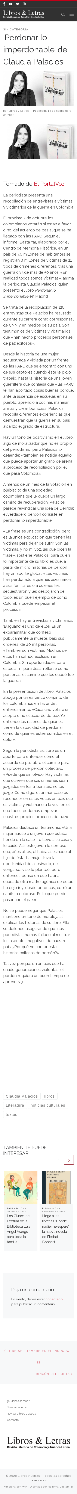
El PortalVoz (49, 184)
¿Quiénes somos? (18, 1401)
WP (24, 1486)
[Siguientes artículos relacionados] (69, 1160)
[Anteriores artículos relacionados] (58, 1160)
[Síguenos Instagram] (24, 4)
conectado (54, 1299)
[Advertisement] (38, 1041)
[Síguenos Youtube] (10, 4)
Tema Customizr (62, 1486)
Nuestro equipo (17, 1407)
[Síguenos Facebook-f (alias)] (4, 4)
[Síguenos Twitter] (17, 4)
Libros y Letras (19, 110)
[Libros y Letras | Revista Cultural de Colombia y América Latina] (23, 14)
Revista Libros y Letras (21, 1413)
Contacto (13, 1420)
